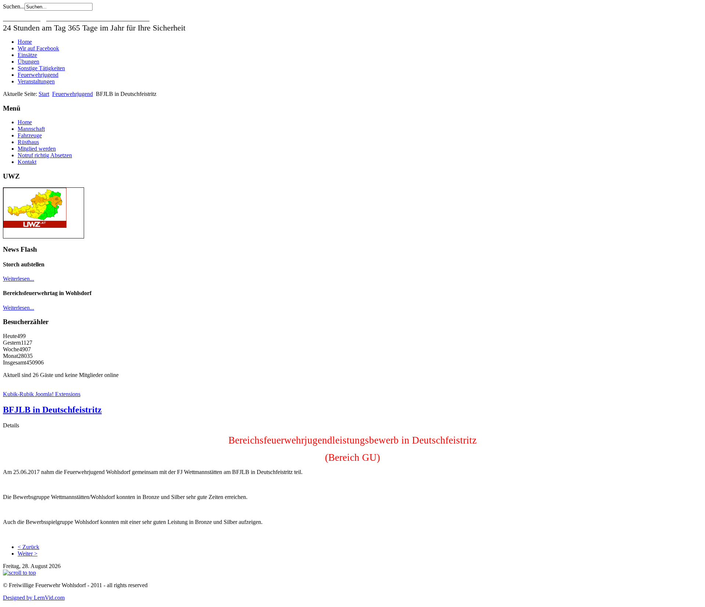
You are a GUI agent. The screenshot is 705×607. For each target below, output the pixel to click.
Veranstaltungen (36, 81)
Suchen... (14, 6)
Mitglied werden (37, 149)
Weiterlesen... (18, 279)
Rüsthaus (28, 142)
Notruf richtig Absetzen (45, 155)
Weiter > (27, 553)
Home (25, 42)
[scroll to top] (19, 573)
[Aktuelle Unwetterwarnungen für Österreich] (34, 226)
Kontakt (27, 162)
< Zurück (28, 547)
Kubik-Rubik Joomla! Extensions (41, 394)
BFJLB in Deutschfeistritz (52, 409)
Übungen (28, 61)
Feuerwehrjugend (38, 75)
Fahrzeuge (30, 135)
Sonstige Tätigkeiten (41, 68)
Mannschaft (31, 129)
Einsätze (27, 55)
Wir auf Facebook (38, 48)
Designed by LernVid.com (34, 598)
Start (44, 94)
